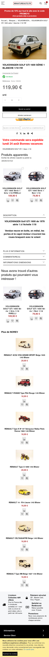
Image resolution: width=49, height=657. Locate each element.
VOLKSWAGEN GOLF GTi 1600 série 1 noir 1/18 (36, 190)
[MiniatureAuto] (22, 3)
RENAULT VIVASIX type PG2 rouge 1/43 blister (24, 393)
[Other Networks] (32, 133)
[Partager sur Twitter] (20, 133)
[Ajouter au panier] (8, 200)
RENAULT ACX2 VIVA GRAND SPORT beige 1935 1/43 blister (24, 356)
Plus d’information (13, 251)
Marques (12, 20)
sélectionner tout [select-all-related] (7, 161)
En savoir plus (29, 649)
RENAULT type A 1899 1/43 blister (24, 467)
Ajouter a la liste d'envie (11, 128)
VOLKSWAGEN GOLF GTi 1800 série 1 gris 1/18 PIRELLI (12, 190)
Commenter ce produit (10, 73)
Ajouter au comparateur (32, 128)
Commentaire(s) (11, 257)
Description (9, 215)
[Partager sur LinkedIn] (24, 133)
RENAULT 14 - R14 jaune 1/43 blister (24, 502)
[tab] (24, 215)
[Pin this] (28, 133)
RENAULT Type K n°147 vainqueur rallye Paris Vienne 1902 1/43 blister (24, 430)
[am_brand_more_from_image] (24, 337)
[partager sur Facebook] (17, 133)
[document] (24, 648)
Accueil (4, 20)
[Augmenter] (18, 100)
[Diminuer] (5, 100)
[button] (18, 61)
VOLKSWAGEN (23, 20)
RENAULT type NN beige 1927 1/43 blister (24, 573)
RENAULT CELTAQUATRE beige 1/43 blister (24, 538)
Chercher (40, 3)
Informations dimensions (17, 262)
